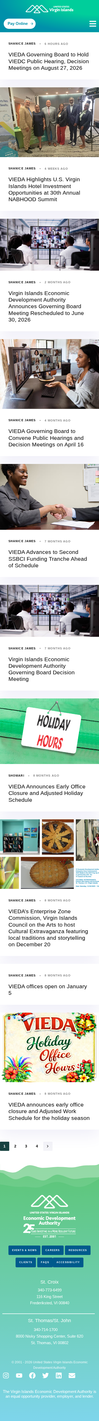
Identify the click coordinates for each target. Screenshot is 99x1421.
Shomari (16, 775)
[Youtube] (19, 1375)
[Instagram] (6, 1375)
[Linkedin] (58, 1375)
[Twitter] (45, 1375)
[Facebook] (32, 1375)
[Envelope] (72, 1375)
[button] (93, 24)
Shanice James (22, 43)
